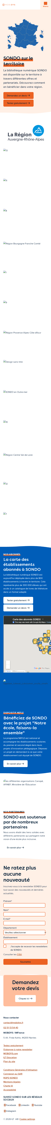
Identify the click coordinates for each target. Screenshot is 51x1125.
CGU (19, 954)
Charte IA (8, 1085)
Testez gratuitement (17, 103)
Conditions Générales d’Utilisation (20, 1070)
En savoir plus (14, 763)
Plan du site (9, 1061)
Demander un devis (16, 608)
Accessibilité (9, 1089)
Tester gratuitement (16, 600)
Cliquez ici (24, 998)
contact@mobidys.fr (13, 1022)
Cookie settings (27, 1119)
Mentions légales (11, 1081)
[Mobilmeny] (45, 3)
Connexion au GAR (12, 1073)
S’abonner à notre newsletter (17, 1049)
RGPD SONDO (10, 1077)
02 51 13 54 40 (10, 1027)
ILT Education (10, 1057)
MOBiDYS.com (10, 1053)
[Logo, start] (8, 5)
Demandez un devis (17, 95)
